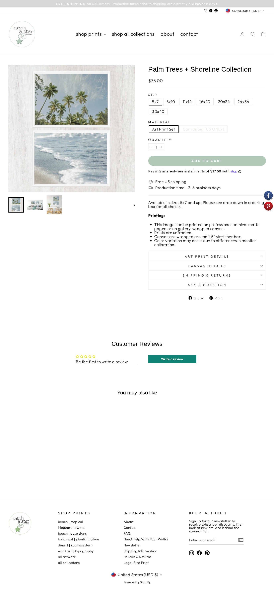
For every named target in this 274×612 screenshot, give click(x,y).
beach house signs (72, 533)
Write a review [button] (172, 359)
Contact (130, 527)
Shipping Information (140, 551)
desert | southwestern (75, 545)
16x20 (204, 101)
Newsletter (132, 545)
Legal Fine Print (136, 562)
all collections (69, 562)
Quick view (38, 463)
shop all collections (133, 34)
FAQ (127, 533)
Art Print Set (163, 129)
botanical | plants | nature (78, 539)
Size (153, 94)
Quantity (160, 139)
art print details (207, 256)
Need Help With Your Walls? (146, 539)
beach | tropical (70, 522)
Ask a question (207, 285)
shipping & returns (207, 275)
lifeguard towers (71, 527)
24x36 (243, 101)
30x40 (158, 111)
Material (159, 122)
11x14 (187, 101)
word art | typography (76, 551)
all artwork (67, 557)
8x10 (170, 101)
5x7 (155, 101)
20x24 (224, 101)
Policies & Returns (137, 557)
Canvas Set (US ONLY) (203, 129)
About (129, 522)
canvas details (207, 266)
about (168, 34)
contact (189, 34)
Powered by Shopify (137, 582)
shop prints (89, 34)
